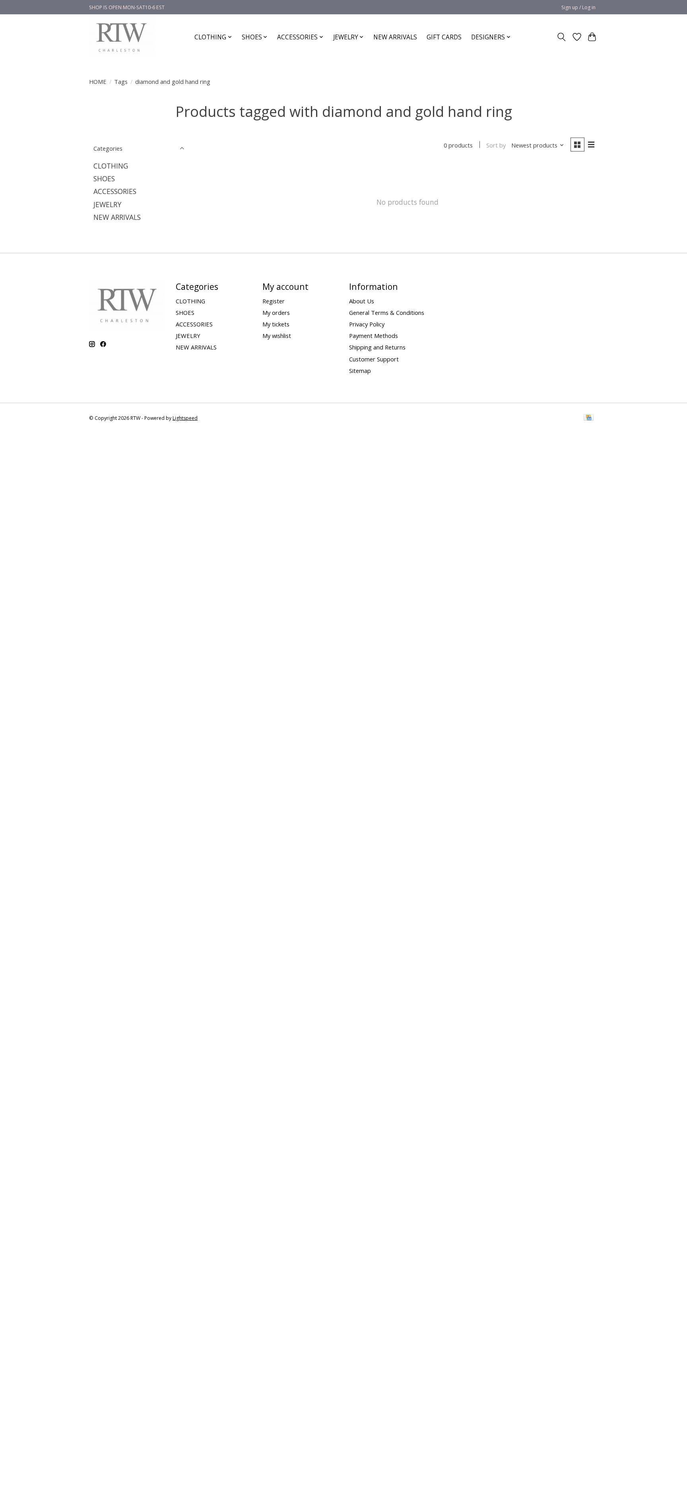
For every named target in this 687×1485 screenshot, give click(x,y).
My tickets (275, 324)
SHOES (104, 178)
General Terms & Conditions (386, 312)
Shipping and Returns (377, 347)
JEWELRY (107, 204)
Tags (121, 81)
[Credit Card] (589, 418)
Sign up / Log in (578, 7)
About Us (361, 301)
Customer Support (374, 359)
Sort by (496, 145)
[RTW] (121, 37)
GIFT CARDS (444, 37)
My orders (276, 312)
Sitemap (360, 371)
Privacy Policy (366, 324)
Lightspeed (185, 418)
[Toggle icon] (561, 37)
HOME (98, 81)
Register (273, 301)
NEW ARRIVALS (395, 37)
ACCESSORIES (114, 191)
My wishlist (276, 336)
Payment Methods (373, 336)
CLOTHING (110, 166)
